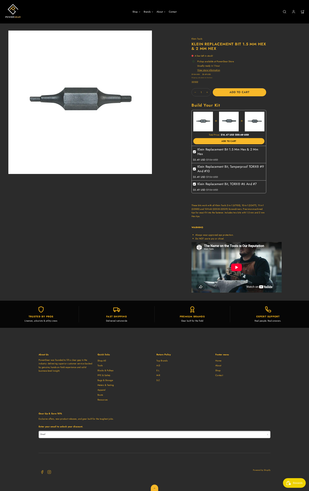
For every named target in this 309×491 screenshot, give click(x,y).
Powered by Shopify (261, 470)
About (218, 365)
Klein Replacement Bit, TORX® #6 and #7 (227, 184)
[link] (293, 12)
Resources (103, 399)
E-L (157, 370)
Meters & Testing (106, 385)
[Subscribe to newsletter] (267, 434)
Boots (100, 394)
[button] (284, 12)
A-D (158, 365)
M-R (158, 375)
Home (218, 360)
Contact (219, 375)
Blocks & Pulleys (105, 370)
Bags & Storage (105, 380)
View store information (208, 70)
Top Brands (162, 360)
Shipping (194, 78)
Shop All (102, 360)
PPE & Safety (104, 375)
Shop (217, 370)
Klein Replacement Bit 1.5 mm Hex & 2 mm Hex (227, 151)
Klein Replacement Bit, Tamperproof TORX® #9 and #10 (230, 168)
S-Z (158, 380)
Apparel (101, 389)
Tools (100, 365)
